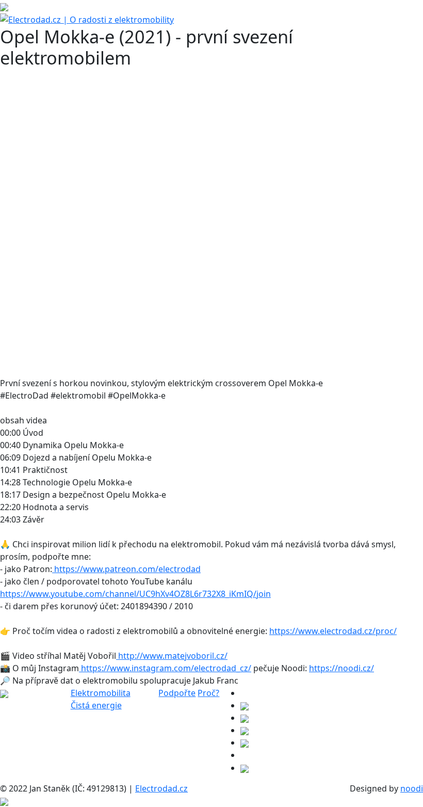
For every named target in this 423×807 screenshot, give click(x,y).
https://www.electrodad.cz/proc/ (333, 631)
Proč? (208, 693)
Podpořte (177, 693)
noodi (411, 788)
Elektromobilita (101, 693)
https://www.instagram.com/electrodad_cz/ (165, 668)
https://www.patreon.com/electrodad (126, 569)
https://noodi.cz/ (341, 668)
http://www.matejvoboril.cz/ (171, 655)
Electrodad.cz (161, 788)
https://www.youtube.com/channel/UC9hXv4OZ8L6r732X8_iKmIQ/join (135, 593)
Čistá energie (96, 705)
